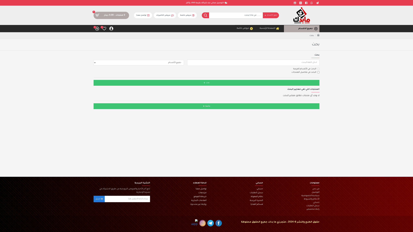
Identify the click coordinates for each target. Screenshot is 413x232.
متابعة (207, 106)
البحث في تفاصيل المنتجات (304, 72)
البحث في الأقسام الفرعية (304, 69)
